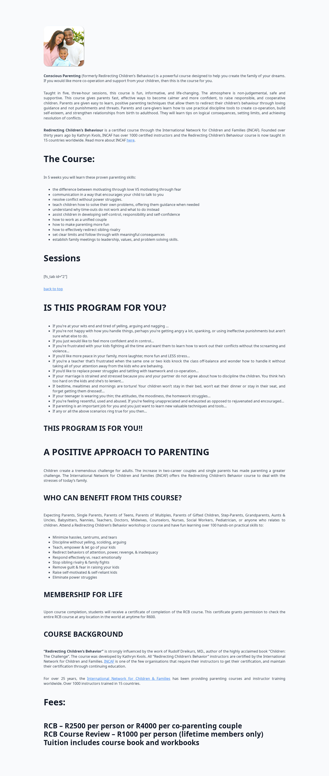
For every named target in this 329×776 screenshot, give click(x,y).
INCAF (109, 661)
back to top (53, 288)
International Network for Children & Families (128, 678)
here (131, 140)
